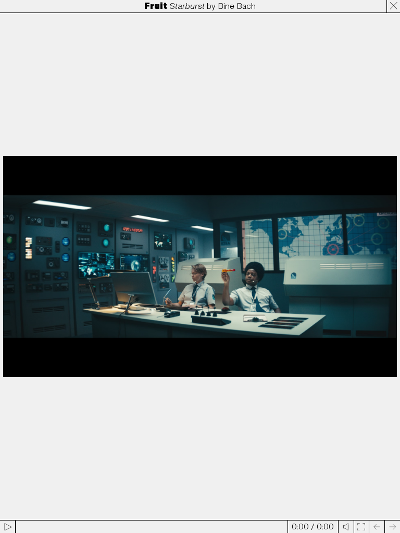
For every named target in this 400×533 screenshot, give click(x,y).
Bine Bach (237, 6)
